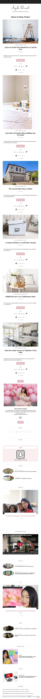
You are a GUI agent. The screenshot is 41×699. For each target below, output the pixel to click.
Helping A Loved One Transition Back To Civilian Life (26, 628)
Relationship (20, 487)
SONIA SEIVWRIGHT (6, 693)
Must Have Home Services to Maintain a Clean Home (20, 351)
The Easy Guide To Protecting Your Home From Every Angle (20, 612)
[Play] (4, 553)
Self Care (20, 655)
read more (20, 422)
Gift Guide (20, 668)
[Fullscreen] (36, 553)
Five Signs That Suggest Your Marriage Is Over (20, 516)
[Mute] (35, 553)
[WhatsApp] (21, 67)
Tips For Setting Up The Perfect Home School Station (26, 471)
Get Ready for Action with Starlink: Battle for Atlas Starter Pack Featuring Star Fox (28, 677)
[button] (20, 615)
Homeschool (17, 470)
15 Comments (20, 354)
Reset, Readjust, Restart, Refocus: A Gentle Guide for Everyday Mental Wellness (27, 657)
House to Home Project (19, 130)
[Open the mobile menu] (37, 2)
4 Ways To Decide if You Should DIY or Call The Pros (20, 48)
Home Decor (20, 560)
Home (25, 130)
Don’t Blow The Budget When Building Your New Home (20, 134)
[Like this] (25, 66)
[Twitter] (5, 2)
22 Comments (20, 299)
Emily (3, 689)
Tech (20, 582)
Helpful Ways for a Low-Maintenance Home (20, 297)
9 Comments (20, 245)
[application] (20, 544)
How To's (24, 240)
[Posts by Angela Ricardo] (16, 70)
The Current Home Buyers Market (20, 189)
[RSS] (12, 2)
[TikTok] (31, 432)
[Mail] (10, 2)
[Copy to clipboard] (23, 67)
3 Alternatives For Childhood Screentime (23, 478)
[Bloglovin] (7, 2)
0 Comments (20, 51)
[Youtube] (24, 432)
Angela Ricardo (22, 69)
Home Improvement (18, 565)
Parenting (20, 465)
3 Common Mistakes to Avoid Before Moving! (20, 243)
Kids (15, 477)
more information (22, 696)
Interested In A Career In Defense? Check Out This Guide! (25, 636)
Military (20, 623)
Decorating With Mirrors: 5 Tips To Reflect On (24, 566)
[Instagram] (20, 432)
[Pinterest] (19, 67)
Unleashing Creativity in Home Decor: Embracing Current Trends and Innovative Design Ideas (25, 573)
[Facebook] (3, 2)
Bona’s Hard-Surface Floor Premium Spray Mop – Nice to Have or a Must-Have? (17, 689)
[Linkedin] (17, 432)
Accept (29, 696)
